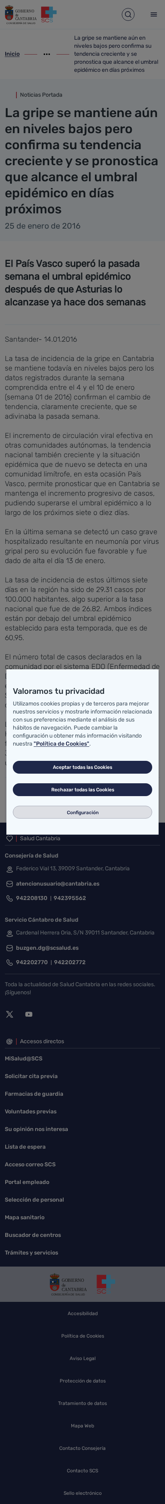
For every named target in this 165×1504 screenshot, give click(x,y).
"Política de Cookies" (61, 743)
